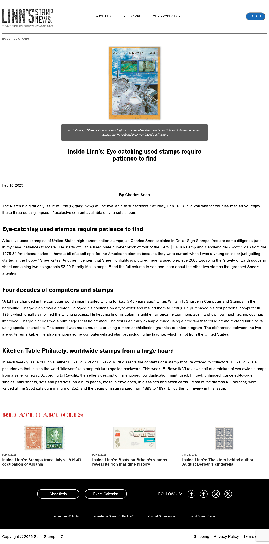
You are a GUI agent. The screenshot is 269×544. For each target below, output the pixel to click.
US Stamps (22, 38)
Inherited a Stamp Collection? (113, 516)
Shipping (201, 536)
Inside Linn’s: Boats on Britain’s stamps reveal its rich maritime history (129, 462)
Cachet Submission (161, 516)
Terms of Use (255, 536)
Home (6, 38)
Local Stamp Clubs (202, 516)
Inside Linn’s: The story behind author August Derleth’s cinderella (217, 462)
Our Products (165, 16)
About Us (103, 16)
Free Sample (132, 16)
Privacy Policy (226, 536)
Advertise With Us (66, 516)
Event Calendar (105, 494)
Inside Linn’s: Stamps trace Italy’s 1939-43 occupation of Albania (41, 462)
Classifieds (58, 494)
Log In (255, 16)
